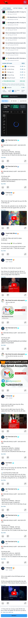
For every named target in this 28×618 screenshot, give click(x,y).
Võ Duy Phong (10, 75)
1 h (6, 142)
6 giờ (7, 491)
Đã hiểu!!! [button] (14, 615)
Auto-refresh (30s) (17, 91)
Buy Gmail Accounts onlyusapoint (15, 300)
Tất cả (5, 101)
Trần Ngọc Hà (10, 72)
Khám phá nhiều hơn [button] (8, 612)
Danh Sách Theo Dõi (22, 106)
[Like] (14, 161)
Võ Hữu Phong (10, 69)
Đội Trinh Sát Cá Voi (11, 140)
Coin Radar (9, 463)
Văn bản (14, 101)
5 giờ (7, 438)
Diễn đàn (10, 91)
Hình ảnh (24, 101)
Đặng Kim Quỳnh (11, 77)
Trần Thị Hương (10, 66)
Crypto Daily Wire (10, 233)
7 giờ (7, 517)
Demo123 (9, 87)
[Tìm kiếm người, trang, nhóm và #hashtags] (25, 2)
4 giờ (7, 304)
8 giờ (7, 543)
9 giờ (7, 570)
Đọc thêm (3, 157)
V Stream (8, 192)
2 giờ (7, 168)
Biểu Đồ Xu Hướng (16, 106)
